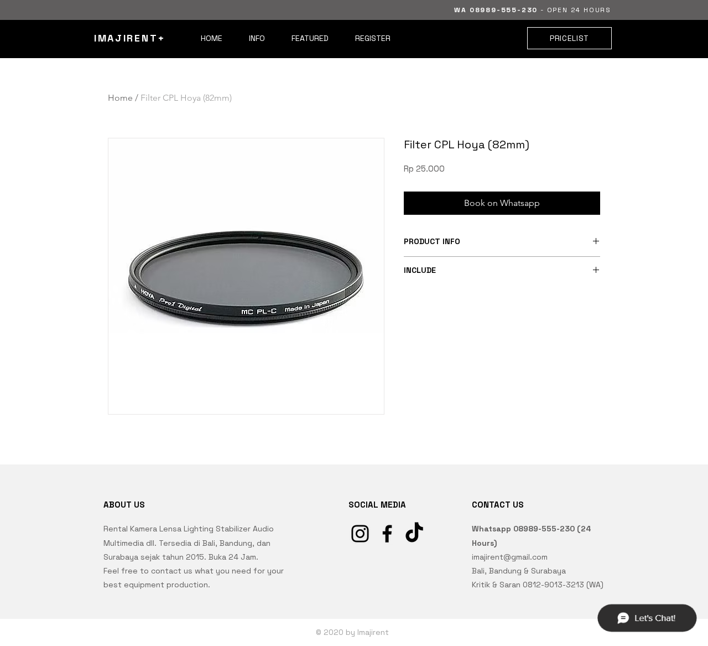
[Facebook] (387, 533)
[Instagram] (360, 533)
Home (120, 97)
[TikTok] (414, 533)
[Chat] (646, 618)
